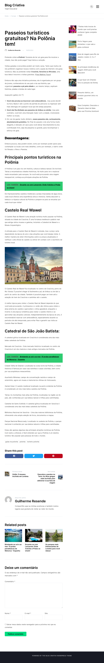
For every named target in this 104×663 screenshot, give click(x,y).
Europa (8, 26)
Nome (8, 613)
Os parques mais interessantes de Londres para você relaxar (52, 547)
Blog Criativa (14, 5)
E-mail (28, 613)
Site (46, 613)
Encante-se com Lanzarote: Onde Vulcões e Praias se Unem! (32, 547)
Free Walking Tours (43, 74)
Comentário (10, 581)
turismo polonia (33, 442)
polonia (22, 442)
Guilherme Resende (14, 50)
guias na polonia (11, 442)
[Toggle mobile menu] (97, 6)
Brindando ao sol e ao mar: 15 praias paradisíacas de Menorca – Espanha (13, 547)
